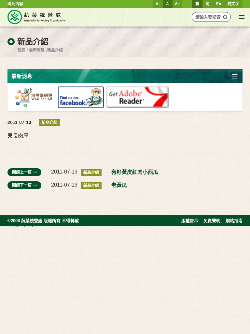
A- (158, 4)
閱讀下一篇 (22, 185)
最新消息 (37, 50)
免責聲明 (211, 221)
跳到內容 (15, 4)
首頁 (21, 50)
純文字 (233, 4)
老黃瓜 (119, 185)
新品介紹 (55, 50)
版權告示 (189, 221)
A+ (177, 4)
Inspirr (32, 225)
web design (10, 225)
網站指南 (234, 221)
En (218, 4)
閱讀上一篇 (22, 172)
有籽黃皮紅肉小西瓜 (134, 172)
